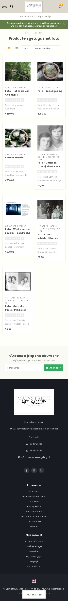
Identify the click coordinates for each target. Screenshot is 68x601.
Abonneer (55, 367)
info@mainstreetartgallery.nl (35, 457)
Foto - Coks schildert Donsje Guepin (47, 238)
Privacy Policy (34, 506)
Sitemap (34, 526)
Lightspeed (58, 588)
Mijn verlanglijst (34, 556)
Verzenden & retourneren (34, 516)
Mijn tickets (34, 551)
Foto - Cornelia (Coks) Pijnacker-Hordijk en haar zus (49, 166)
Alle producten (34, 566)
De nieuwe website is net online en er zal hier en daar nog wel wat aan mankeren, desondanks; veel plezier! (34, 24)
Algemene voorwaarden (34, 496)
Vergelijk (34, 561)
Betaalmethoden (34, 511)
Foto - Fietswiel (14, 157)
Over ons (34, 491)
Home (27, 33)
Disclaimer (34, 501)
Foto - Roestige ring (49, 91)
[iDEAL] (34, 581)
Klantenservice (34, 521)
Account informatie (34, 541)
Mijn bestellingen (34, 546)
